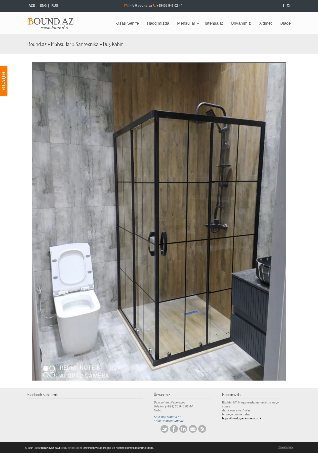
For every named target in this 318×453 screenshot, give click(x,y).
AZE (32, 5)
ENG (43, 5)
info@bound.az (140, 5)
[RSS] (202, 432)
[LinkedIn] (183, 432)
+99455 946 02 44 (169, 5)
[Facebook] (283, 5)
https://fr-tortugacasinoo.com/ (241, 418)
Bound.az (53, 22)
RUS (54, 5)
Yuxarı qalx (285, 447)
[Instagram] (288, 5)
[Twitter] (164, 432)
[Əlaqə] (3, 81)
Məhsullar (61, 44)
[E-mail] (193, 432)
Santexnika (87, 44)
